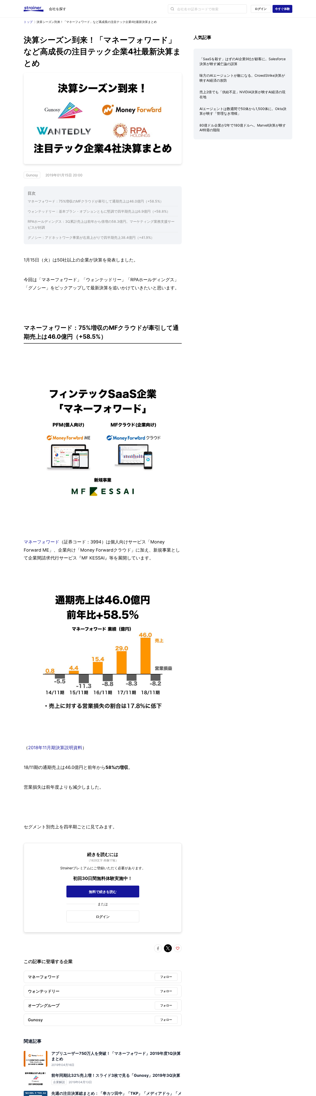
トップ (28, 22)
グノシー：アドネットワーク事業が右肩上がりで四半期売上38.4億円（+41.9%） (91, 237)
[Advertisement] (243, 181)
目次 (32, 193)
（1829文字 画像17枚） (102, 860)
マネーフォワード (41, 541)
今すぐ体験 (282, 9)
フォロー (166, 977)
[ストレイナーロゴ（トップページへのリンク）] (36, 9)
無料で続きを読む (103, 892)
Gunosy (32, 175)
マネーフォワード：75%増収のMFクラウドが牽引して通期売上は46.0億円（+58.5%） (95, 201)
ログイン (261, 9)
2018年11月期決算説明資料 (55, 747)
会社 (57, 9)
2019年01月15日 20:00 (63, 175)
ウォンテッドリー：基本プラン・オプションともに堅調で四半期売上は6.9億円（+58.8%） (99, 211)
